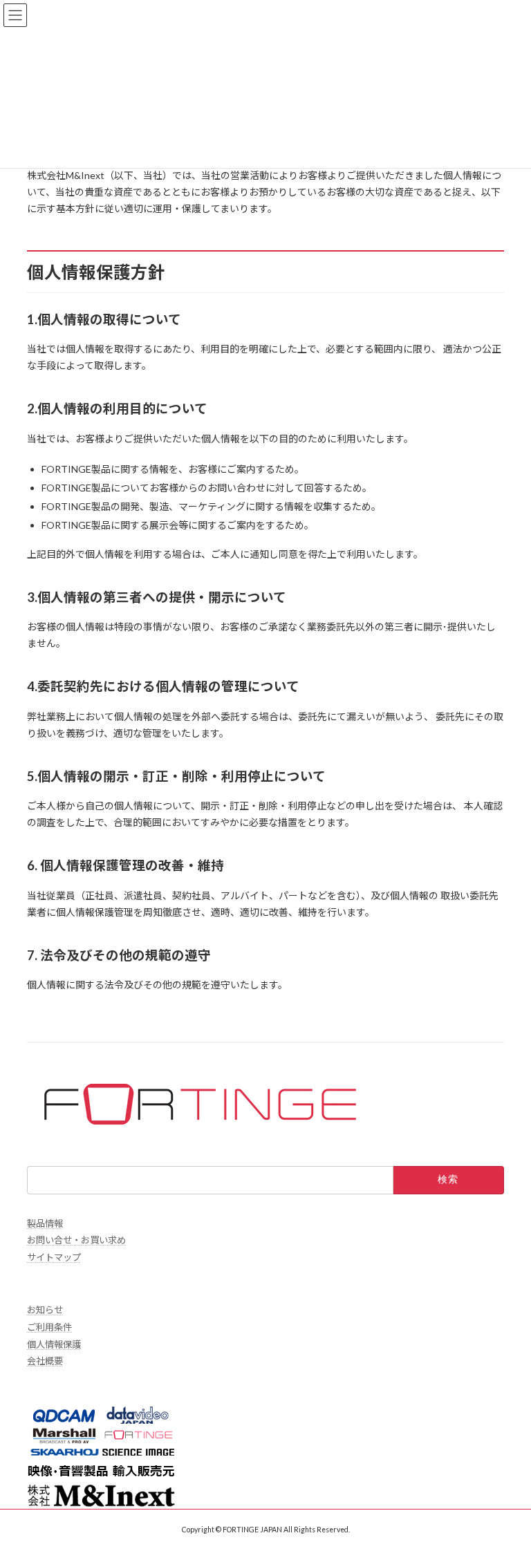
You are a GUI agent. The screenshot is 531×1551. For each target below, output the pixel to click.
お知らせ (45, 1309)
